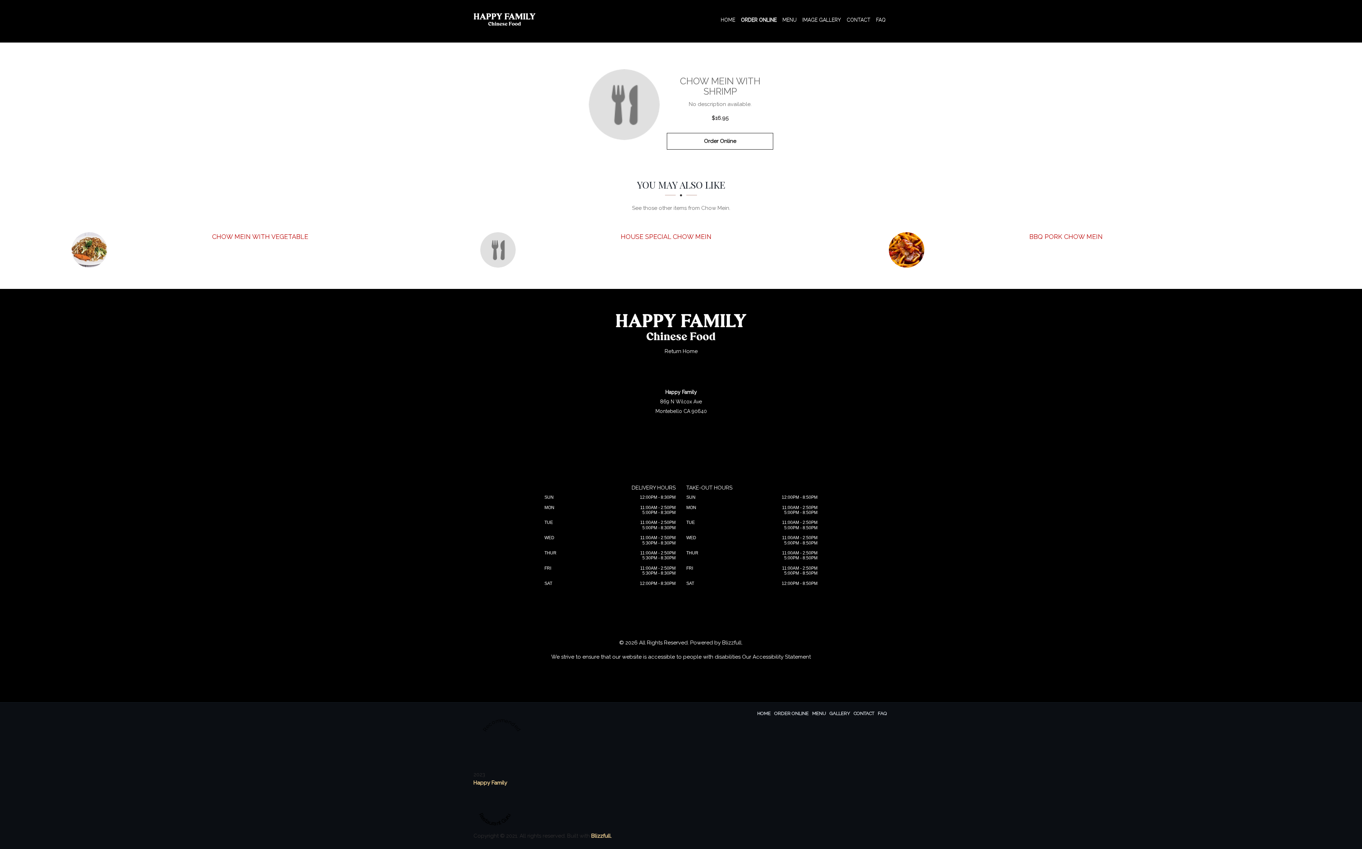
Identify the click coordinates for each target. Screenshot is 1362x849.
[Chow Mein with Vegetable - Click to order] (91, 250)
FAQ (881, 20)
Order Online (759, 20)
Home (728, 20)
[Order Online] (624, 104)
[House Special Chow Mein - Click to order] (499, 250)
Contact (858, 20)
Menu (789, 20)
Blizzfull (732, 642)
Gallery (840, 713)
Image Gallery (821, 20)
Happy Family (490, 783)
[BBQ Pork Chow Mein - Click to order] (908, 250)
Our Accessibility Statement (776, 657)
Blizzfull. (601, 836)
